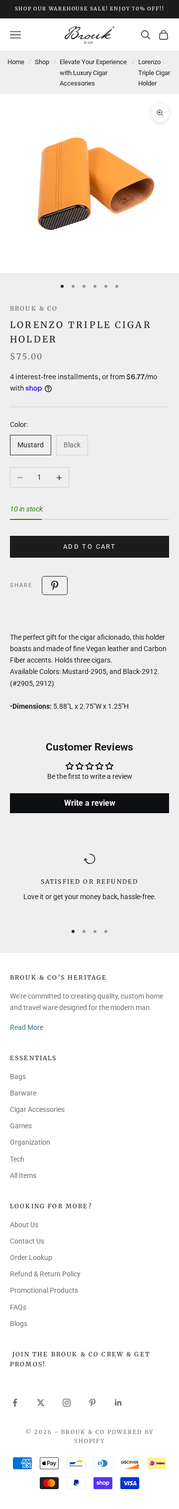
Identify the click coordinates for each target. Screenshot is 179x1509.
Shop (42, 62)
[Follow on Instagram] (67, 1403)
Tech (17, 1159)
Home (15, 62)
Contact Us (27, 1241)
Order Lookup (31, 1257)
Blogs (18, 1324)
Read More (26, 1027)
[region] (89, 883)
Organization (30, 1142)
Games (21, 1126)
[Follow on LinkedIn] (118, 1403)
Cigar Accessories (37, 1109)
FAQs (18, 1307)
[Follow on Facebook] (15, 1403)
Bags (18, 1077)
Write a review (89, 803)
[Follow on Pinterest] (92, 1403)
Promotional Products (44, 1290)
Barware (23, 1093)
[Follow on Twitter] (41, 1403)
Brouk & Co (34, 308)
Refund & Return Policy (45, 1274)
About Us (24, 1225)
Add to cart (89, 546)
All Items (23, 1175)
